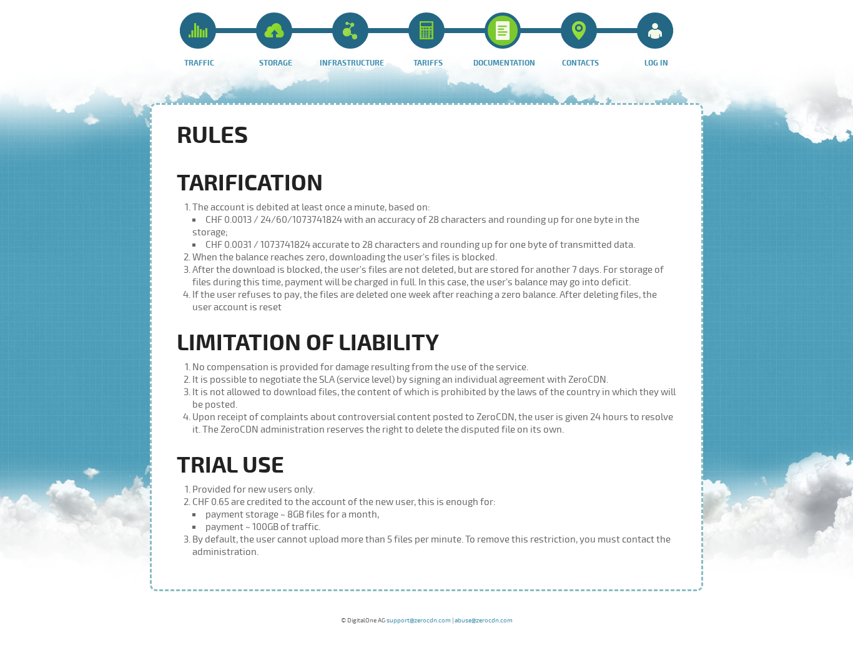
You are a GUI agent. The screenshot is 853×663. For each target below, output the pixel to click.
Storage (275, 63)
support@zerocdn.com (419, 620)
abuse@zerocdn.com (484, 620)
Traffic (199, 63)
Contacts (580, 63)
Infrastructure (352, 63)
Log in (656, 63)
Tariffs (428, 63)
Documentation (504, 63)
